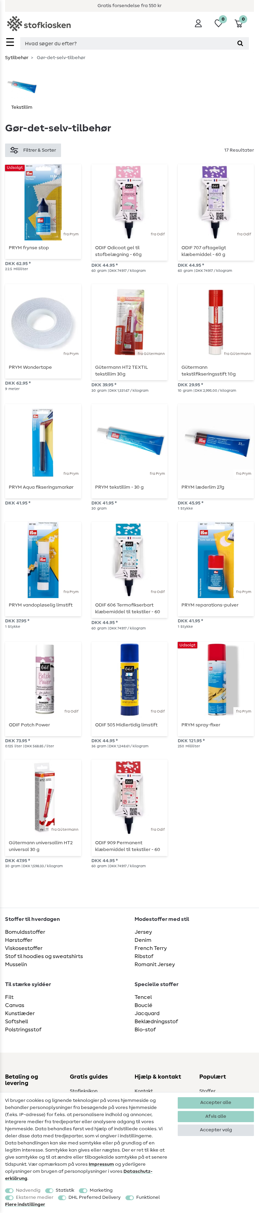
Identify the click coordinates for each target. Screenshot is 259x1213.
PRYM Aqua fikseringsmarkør (41, 487)
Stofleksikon (83, 1091)
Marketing (101, 1190)
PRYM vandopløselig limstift (41, 605)
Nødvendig (28, 1190)
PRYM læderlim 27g (202, 487)
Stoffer (207, 1091)
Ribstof (144, 956)
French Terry (151, 948)
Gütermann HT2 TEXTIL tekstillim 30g (121, 371)
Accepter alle (215, 1102)
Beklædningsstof (156, 1021)
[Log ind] (198, 23)
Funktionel (148, 1197)
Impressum (101, 1164)
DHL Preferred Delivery (94, 1197)
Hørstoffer (18, 940)
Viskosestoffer (23, 948)
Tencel (143, 997)
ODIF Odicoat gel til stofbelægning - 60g (118, 251)
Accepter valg (216, 1130)
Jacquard (147, 1013)
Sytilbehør (16, 57)
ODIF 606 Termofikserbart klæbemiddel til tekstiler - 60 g (127, 608)
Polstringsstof (23, 1029)
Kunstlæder (20, 1013)
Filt (9, 997)
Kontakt (144, 1091)
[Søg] (240, 43)
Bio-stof (145, 1029)
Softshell (16, 1021)
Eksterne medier (34, 1197)
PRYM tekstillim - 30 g (119, 487)
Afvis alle (215, 1116)
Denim (143, 940)
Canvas (14, 1005)
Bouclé (143, 1005)
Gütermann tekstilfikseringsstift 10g (208, 371)
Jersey (143, 932)
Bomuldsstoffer (25, 932)
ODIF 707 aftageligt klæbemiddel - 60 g (203, 251)
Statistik (65, 1190)
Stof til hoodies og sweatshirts (44, 956)
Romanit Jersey (155, 964)
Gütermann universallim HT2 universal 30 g (41, 846)
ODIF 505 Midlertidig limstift (126, 725)
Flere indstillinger (25, 1204)
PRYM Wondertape (30, 367)
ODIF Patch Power (29, 725)
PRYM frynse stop (29, 248)
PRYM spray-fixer (200, 725)
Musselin (16, 964)
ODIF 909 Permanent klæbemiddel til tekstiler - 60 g (127, 846)
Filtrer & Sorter (39, 150)
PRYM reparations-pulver (209, 605)
